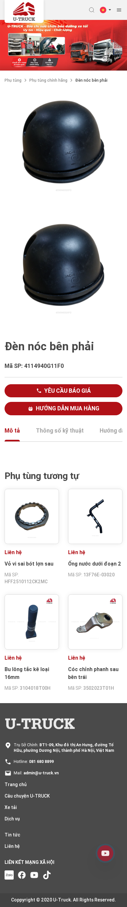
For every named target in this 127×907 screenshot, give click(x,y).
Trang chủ (16, 784)
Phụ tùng (13, 80)
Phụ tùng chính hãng (48, 80)
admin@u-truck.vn (41, 773)
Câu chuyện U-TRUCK (27, 796)
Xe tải (11, 807)
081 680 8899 (41, 761)
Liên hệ (12, 846)
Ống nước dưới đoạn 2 (94, 564)
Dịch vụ (12, 819)
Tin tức (12, 835)
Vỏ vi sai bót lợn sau (29, 564)
